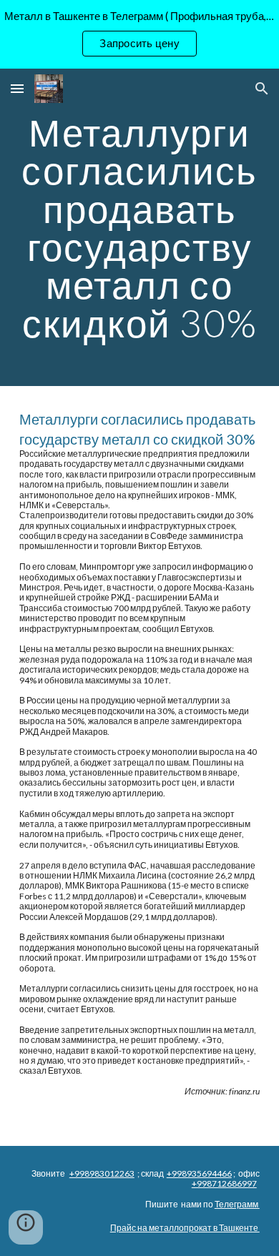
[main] (139, 227)
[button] (17, 88)
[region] (139, 34)
